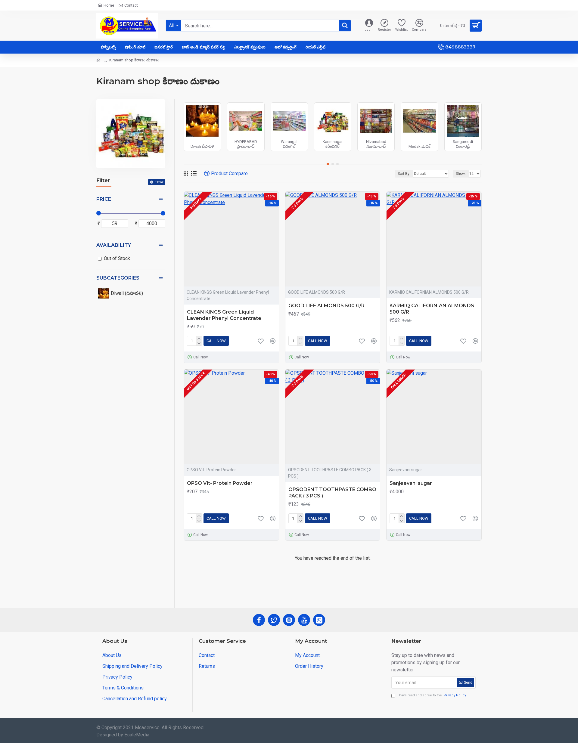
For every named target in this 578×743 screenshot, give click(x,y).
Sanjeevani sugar (411, 483)
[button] (328, 164)
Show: (461, 174)
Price (103, 199)
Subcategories (117, 278)
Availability (113, 245)
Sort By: (404, 174)
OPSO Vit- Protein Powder (220, 483)
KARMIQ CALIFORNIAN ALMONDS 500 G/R (432, 309)
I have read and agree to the (431, 695)
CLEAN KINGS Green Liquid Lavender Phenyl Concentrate (224, 315)
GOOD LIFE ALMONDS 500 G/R (326, 305)
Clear (158, 182)
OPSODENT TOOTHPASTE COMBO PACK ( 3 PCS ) (332, 493)
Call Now (216, 341)
